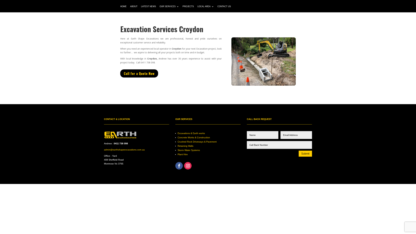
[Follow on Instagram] (188, 165)
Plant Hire (183, 154)
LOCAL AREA (204, 6)
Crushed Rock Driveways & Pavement (197, 141)
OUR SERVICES (168, 6)
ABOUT (133, 6)
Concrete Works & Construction (194, 137)
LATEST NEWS (148, 6)
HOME (123, 6)
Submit (305, 153)
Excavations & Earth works (191, 133)
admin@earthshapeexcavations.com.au (124, 149)
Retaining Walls (185, 146)
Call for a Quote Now (139, 73)
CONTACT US (224, 6)
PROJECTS (188, 6)
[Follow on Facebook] (179, 165)
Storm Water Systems (189, 150)
